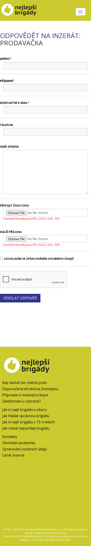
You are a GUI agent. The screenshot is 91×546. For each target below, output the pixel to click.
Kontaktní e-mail (14, 103)
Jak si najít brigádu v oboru (24, 409)
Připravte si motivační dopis (25, 395)
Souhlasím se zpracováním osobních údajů (39, 259)
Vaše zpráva (9, 147)
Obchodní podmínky (18, 442)
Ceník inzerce (13, 455)
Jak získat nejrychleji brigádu (25, 428)
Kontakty (9, 436)
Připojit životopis (14, 205)
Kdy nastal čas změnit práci (24, 382)
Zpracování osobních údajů (24, 449)
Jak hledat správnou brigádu (25, 415)
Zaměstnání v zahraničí (21, 401)
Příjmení (6, 81)
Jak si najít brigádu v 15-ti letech (28, 422)
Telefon (6, 125)
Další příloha (11, 232)
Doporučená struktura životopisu (30, 388)
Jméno (5, 59)
